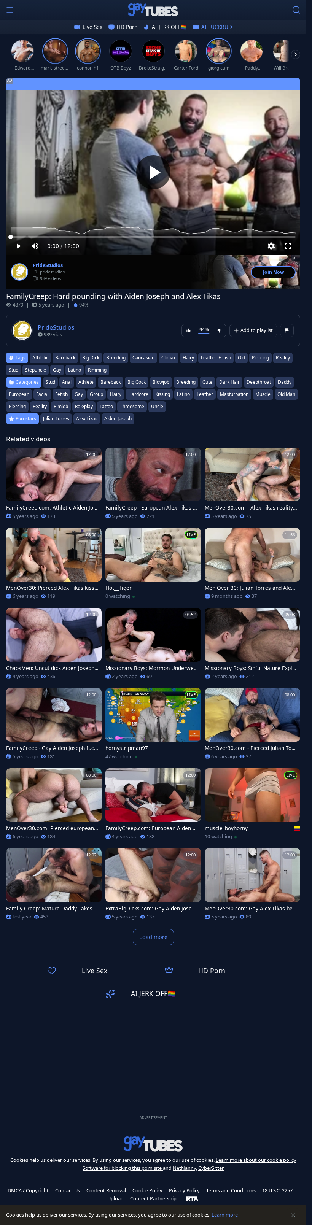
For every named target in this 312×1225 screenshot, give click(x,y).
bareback (65, 357)
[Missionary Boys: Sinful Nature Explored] (252, 646)
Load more (153, 937)
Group (96, 394)
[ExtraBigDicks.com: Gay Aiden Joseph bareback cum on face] (153, 886)
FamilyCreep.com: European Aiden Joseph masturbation (151, 828)
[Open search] (296, 10)
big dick (90, 357)
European (19, 394)
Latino (183, 394)
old (241, 357)
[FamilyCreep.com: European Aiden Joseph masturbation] (153, 806)
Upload (115, 1198)
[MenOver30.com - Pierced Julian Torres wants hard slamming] (252, 726)
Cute (207, 382)
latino (74, 370)
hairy (188, 357)
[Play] (153, 172)
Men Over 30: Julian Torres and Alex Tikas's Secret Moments (249, 588)
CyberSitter (211, 1168)
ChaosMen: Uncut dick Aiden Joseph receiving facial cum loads (52, 668)
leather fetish (216, 357)
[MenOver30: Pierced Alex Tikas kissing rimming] (54, 566)
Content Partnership (153, 1198)
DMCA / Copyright (28, 1190)
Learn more (225, 1214)
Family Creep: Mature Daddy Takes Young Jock (51, 909)
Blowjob (161, 382)
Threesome (132, 406)
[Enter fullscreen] (288, 246)
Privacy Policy (184, 1190)
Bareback (110, 382)
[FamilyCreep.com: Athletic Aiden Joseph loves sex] (54, 486)
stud (13, 370)
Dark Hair (229, 382)
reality (283, 357)
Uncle (157, 406)
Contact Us (67, 1190)
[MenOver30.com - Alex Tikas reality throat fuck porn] (252, 486)
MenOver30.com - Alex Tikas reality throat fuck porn (250, 508)
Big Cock (136, 382)
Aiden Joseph (118, 418)
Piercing (17, 406)
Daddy (284, 382)
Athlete (86, 382)
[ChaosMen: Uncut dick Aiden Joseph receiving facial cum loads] (54, 646)
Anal (67, 382)
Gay (79, 394)
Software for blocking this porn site (123, 1168)
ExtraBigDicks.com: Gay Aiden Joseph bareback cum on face (151, 909)
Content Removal (106, 1190)
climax (168, 357)
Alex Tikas (86, 418)
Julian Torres (56, 418)
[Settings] (271, 246)
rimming (97, 370)
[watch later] (15, 457)
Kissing (162, 394)
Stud (50, 382)
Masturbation (234, 394)
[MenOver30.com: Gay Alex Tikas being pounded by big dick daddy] (252, 886)
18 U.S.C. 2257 (277, 1190)
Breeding (186, 382)
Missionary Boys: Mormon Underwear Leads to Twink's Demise (151, 668)
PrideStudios (48, 265)
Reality (40, 406)
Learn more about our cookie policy (256, 1160)
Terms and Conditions (231, 1190)
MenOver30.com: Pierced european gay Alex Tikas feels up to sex (52, 828)
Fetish (61, 394)
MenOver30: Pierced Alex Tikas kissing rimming (51, 588)
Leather (205, 394)
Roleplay (84, 406)
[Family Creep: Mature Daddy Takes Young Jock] (54, 886)
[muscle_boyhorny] (252, 806)
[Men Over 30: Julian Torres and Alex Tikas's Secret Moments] (252, 566)
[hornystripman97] (153, 726)
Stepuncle (35, 370)
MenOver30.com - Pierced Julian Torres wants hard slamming (250, 748)
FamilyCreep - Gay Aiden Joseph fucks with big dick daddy (51, 748)
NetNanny (184, 1168)
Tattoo (106, 406)
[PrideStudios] (19, 272)
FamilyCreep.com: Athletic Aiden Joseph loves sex (51, 508)
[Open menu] (10, 10)
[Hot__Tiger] (153, 566)
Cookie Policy (147, 1190)
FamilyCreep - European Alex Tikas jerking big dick (151, 508)
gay (57, 370)
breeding (116, 357)
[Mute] (35, 246)
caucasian (143, 357)
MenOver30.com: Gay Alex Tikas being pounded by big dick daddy (251, 909)
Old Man (286, 394)
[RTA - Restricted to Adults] (192, 1198)
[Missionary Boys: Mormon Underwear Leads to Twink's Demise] (153, 646)
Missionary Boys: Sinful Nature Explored (250, 668)
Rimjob (61, 406)
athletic (40, 357)
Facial (42, 394)
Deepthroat (259, 382)
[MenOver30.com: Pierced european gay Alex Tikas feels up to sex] (54, 806)
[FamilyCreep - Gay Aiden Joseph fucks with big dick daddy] (54, 726)
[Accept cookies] (293, 1215)
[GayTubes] (153, 9)
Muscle (263, 394)
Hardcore (138, 394)
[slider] (153, 237)
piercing (260, 357)
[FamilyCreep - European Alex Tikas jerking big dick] (153, 486)
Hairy (115, 394)
